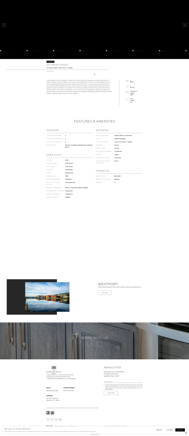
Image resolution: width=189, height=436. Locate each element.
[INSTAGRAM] (52, 419)
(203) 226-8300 (68, 390)
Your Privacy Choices (94, 434)
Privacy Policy (108, 389)
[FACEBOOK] (48, 419)
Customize (170, 429)
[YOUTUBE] (60, 419)
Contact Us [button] (95, 344)
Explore (105, 292)
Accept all (180, 429)
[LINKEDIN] (56, 419)
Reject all (159, 429)
